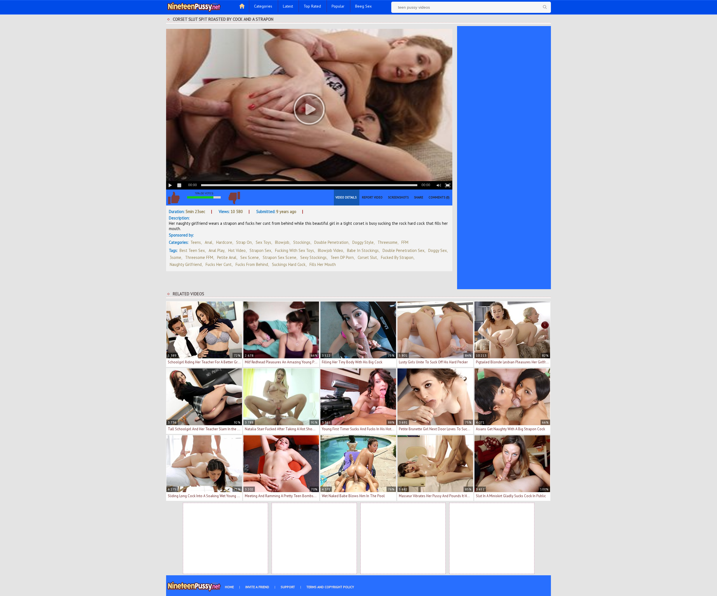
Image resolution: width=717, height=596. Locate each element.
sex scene (249, 257)
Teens (195, 242)
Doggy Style (363, 242)
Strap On (244, 242)
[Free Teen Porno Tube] (194, 6)
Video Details (346, 197)
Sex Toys (263, 242)
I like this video (173, 197)
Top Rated (312, 6)
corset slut (367, 257)
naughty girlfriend (186, 264)
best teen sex (192, 250)
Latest (288, 6)
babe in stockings (363, 250)
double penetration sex (403, 250)
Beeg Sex (363, 6)
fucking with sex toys (294, 250)
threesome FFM (199, 257)
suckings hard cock (289, 264)
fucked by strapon (397, 257)
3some (175, 257)
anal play (216, 250)
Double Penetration (331, 242)
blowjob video (330, 250)
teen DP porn (342, 257)
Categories (263, 6)
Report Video (372, 197)
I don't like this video (234, 197)
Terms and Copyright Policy (330, 587)
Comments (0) (439, 197)
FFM (404, 242)
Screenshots (398, 197)
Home (229, 587)
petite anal (226, 257)
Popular (338, 6)
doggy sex (437, 250)
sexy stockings (313, 257)
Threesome (387, 242)
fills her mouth (322, 264)
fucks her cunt (219, 264)
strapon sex (260, 250)
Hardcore (224, 242)
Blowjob (282, 242)
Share (418, 197)
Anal (208, 242)
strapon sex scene (279, 257)
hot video (237, 250)
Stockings (301, 242)
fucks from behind (252, 264)
